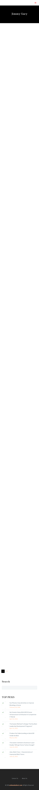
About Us (24, 778)
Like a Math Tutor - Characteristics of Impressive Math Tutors (21, 753)
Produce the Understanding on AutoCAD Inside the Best (22, 734)
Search (35, 687)
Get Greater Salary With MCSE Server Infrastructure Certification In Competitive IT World (23, 714)
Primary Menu (35, 2)
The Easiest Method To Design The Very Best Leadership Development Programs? (23, 725)
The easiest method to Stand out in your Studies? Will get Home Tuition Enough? (22, 744)
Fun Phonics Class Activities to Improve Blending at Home (22, 704)
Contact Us (15, 778)
